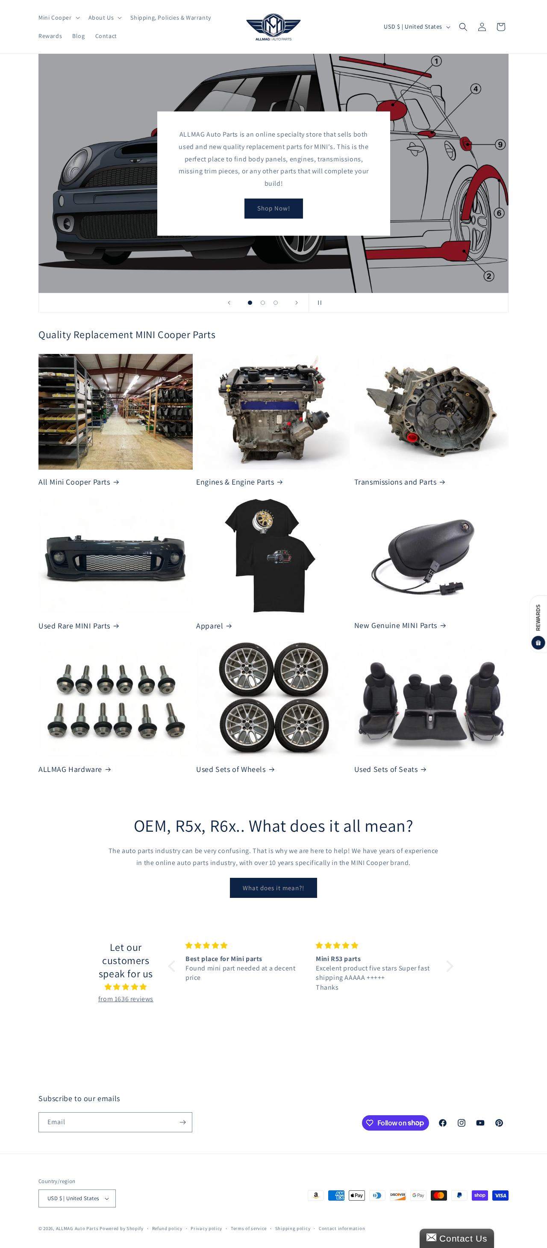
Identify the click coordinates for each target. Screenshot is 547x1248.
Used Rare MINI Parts (74, 626)
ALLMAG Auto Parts (77, 1228)
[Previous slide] (229, 302)
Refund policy (167, 1228)
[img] (126, 987)
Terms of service (249, 1228)
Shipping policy (293, 1228)
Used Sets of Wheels (230, 769)
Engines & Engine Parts (235, 482)
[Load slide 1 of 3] (250, 302)
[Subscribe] (182, 1122)
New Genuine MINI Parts (395, 625)
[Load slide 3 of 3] (275, 302)
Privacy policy (206, 1228)
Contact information (342, 1228)
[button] (58, 17)
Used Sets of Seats (386, 769)
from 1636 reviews (125, 998)
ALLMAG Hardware (70, 769)
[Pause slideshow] (318, 302)
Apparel (209, 626)
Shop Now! (273, 208)
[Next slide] (296, 302)
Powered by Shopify (122, 1228)
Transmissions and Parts (395, 482)
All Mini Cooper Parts (74, 482)
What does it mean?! (273, 888)
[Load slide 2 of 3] (262, 302)
